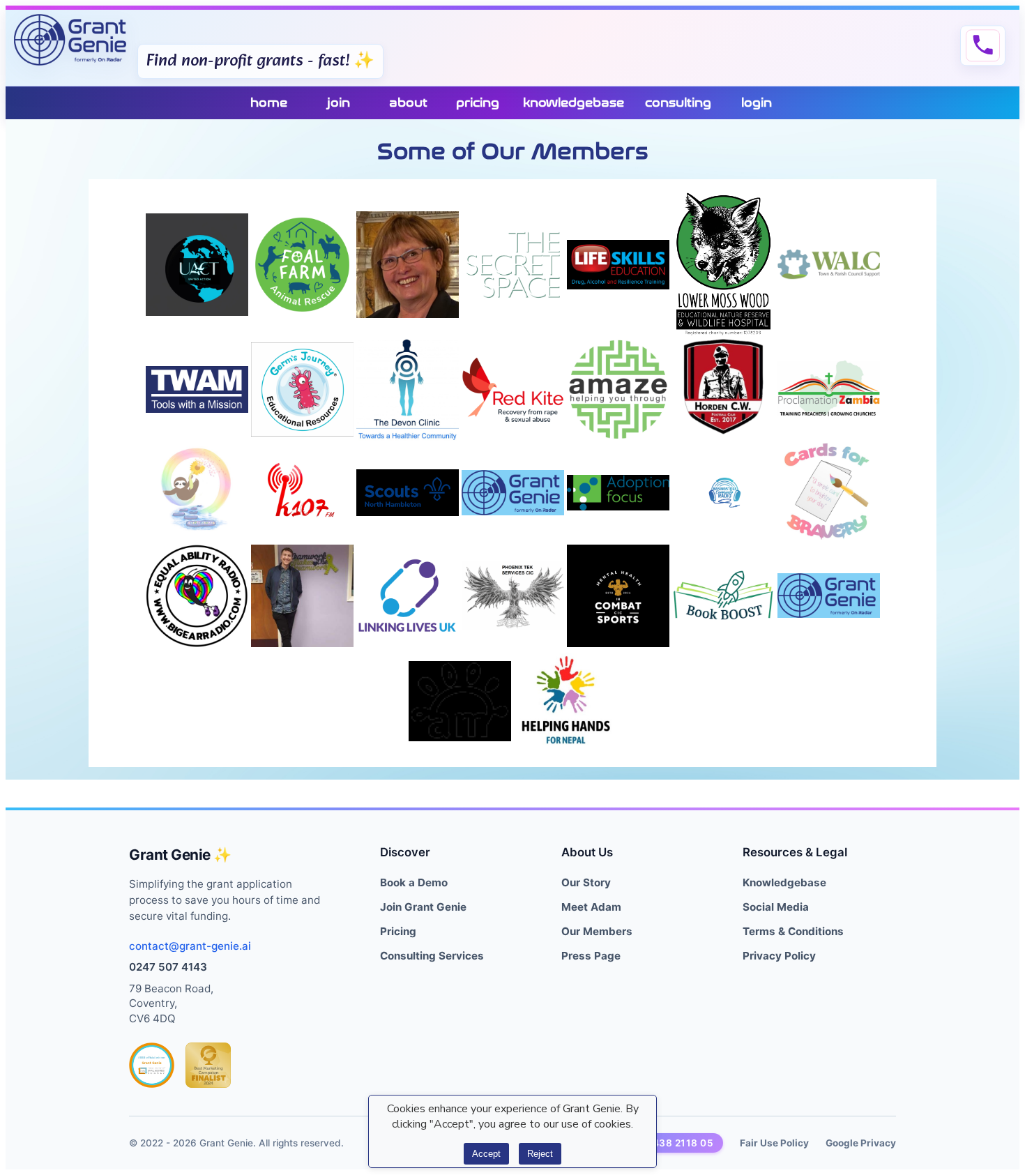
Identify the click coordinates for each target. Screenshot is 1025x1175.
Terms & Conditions (793, 931)
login (756, 103)
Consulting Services (432, 955)
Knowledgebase (784, 882)
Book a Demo (414, 882)
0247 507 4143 (168, 966)
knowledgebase (573, 103)
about (408, 103)
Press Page (591, 955)
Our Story (586, 882)
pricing (477, 103)
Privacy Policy (779, 955)
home (268, 103)
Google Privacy (861, 1143)
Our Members (596, 931)
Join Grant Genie (423, 907)
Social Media (776, 907)
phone (983, 46)
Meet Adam (591, 907)
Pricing (398, 931)
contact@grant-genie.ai (190, 946)
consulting (678, 103)
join (338, 103)
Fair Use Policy (774, 1143)
